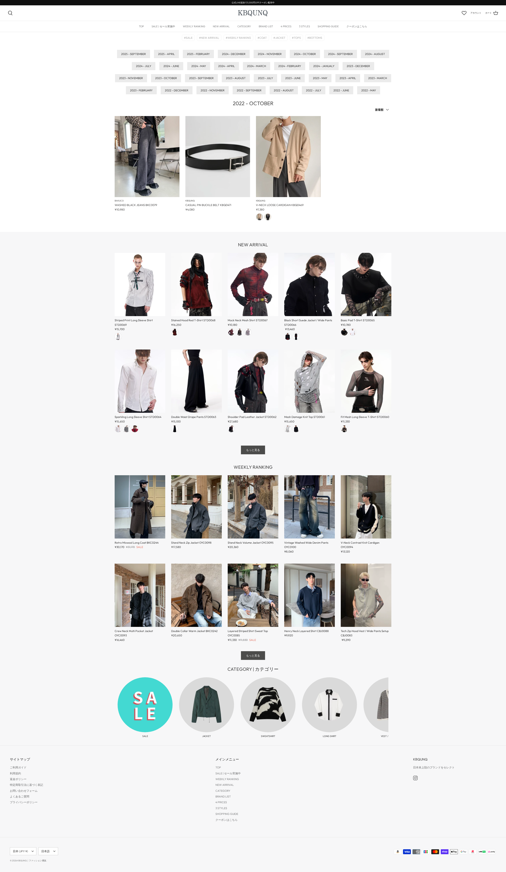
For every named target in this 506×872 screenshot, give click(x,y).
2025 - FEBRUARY (198, 54)
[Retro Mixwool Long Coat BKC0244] (140, 507)
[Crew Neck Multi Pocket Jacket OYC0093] (140, 595)
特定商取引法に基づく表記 (26, 785)
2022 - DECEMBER (176, 90)
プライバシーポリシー (24, 802)
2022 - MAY (368, 90)
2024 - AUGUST (375, 54)
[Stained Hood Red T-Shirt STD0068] (196, 284)
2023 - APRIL (348, 78)
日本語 (45, 851)
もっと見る (253, 450)
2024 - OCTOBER (305, 54)
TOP (141, 26)
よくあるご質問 (19, 796)
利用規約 (15, 773)
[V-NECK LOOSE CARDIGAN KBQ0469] (288, 156)
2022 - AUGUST (284, 90)
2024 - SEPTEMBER (340, 54)
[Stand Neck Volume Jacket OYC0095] (253, 507)
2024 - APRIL (226, 66)
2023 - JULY (265, 78)
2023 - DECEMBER (358, 66)
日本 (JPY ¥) (20, 851)
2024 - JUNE (171, 66)
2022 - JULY (313, 90)
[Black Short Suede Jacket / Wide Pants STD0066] (309, 284)
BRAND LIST (266, 26)
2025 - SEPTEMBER (133, 54)
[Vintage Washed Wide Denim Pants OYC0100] (309, 507)
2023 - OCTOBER (166, 78)
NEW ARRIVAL (221, 26)
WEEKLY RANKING (194, 26)
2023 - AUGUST (236, 78)
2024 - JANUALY (323, 66)
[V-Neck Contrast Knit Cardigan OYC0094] (366, 507)
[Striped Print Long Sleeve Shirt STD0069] (140, 284)
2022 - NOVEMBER (213, 90)
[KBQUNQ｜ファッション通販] (253, 13)
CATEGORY (244, 26)
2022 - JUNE (341, 90)
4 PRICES (286, 26)
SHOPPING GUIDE (328, 26)
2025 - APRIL (166, 54)
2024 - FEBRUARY (289, 66)
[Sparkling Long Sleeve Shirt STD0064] (140, 381)
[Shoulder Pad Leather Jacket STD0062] (253, 381)
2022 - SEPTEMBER (249, 90)
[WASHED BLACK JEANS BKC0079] (147, 156)
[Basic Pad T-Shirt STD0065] (366, 284)
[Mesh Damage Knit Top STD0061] (309, 381)
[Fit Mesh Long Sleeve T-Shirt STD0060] (366, 381)
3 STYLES (304, 26)
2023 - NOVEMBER (131, 78)
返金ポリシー (18, 779)
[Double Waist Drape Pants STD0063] (196, 381)
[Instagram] (415, 778)
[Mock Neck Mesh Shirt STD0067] (253, 284)
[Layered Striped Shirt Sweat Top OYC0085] (253, 595)
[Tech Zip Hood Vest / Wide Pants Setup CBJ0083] (366, 595)
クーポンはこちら (356, 26)
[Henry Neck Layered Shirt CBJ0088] (309, 595)
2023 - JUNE (293, 78)
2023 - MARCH (377, 78)
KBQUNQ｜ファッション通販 (31, 860)
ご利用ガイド (18, 767)
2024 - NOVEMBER (270, 54)
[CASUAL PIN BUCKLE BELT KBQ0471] (217, 156)
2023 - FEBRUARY (141, 90)
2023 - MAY (320, 78)
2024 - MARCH (256, 66)
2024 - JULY (143, 66)
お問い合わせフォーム (24, 791)
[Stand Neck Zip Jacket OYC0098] (196, 507)
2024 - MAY (198, 66)
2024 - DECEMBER (233, 54)
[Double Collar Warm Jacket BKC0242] (196, 595)
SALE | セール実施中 (163, 26)
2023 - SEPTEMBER (201, 78)
